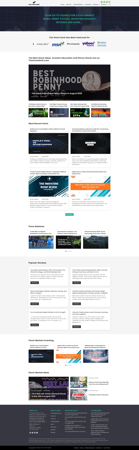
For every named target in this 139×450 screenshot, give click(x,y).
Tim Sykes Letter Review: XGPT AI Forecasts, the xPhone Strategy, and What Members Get (47, 271)
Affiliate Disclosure (90, 448)
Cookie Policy (106, 448)
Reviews (53, 432)
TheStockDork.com (56, 413)
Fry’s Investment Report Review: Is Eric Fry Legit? (48, 312)
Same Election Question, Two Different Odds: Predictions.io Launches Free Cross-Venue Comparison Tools (67, 232)
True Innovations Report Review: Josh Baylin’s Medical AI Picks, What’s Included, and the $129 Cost (48, 173)
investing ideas (77, 4)
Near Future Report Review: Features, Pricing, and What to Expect (48, 292)
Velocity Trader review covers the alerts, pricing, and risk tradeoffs (90, 313)
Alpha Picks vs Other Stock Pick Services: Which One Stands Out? (89, 173)
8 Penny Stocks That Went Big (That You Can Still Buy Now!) (98, 383)
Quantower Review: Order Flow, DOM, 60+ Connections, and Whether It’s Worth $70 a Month (90, 130)
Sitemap (76, 448)
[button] (66, 251)
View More (69, 214)
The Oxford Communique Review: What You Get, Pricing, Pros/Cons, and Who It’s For (90, 271)
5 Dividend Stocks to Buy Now (98, 395)
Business (53, 430)
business (95, 4)
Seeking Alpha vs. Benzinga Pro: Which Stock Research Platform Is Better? (95, 346)
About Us (68, 4)
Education (54, 427)
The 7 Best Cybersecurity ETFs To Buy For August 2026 (79, 105)
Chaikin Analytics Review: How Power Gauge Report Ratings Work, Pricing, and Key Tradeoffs (90, 292)
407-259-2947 (34, 429)
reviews (103, 4)
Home (62, 4)
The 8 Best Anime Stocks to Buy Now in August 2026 (38, 105)
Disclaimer (99, 448)
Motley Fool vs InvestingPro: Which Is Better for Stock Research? (47, 130)
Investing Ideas (55, 421)
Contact (53, 419)
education (88, 4)
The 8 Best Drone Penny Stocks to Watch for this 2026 (99, 105)
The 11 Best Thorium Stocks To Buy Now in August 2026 (58, 105)
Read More (35, 283)
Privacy (82, 448)
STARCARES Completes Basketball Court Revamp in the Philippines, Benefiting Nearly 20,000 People (40, 232)
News (52, 424)
